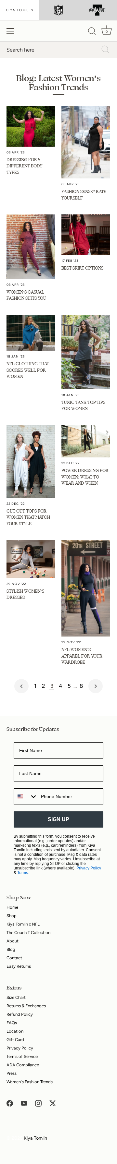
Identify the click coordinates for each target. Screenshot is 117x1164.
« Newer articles (21, 686)
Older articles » (95, 686)
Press (11, 1073)
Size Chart (16, 997)
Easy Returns (18, 966)
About (12, 941)
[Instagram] (38, 1103)
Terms (22, 872)
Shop (11, 915)
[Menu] (10, 31)
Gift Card (15, 1039)
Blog (10, 949)
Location (14, 1031)
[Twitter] (52, 1103)
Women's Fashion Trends (29, 1081)
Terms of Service (22, 1056)
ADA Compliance (22, 1064)
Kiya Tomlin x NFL (23, 924)
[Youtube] (24, 1103)
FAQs (11, 1022)
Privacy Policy (88, 868)
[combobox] (26, 797)
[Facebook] (9, 1103)
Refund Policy (19, 1014)
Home (12, 907)
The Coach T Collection (28, 932)
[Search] (92, 32)
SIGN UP (58, 819)
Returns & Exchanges (26, 1005)
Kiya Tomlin (35, 1138)
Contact (14, 957)
